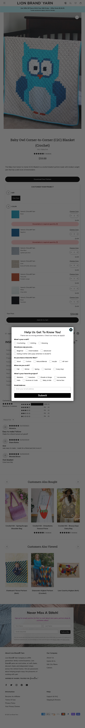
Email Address (19, 385)
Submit (42, 395)
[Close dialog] (71, 329)
